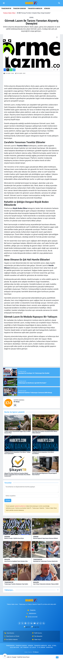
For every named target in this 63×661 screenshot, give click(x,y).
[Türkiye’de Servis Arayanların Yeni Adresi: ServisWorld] (45, 443)
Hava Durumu (10, 633)
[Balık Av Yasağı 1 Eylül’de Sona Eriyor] (17, 526)
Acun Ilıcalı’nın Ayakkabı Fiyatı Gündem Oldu (16, 561)
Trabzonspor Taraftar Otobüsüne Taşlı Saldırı (16, 584)
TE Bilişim (36, 652)
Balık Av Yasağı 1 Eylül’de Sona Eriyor (14, 538)
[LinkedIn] (31, 623)
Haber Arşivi (37, 639)
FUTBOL (54, 645)
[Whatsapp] (40, 623)
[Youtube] (34, 623)
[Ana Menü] (4, 3)
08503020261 (32, 613)
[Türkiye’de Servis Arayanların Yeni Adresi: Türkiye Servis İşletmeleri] (17, 443)
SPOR (49, 645)
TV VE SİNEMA (41, 647)
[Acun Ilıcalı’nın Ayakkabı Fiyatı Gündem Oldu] (17, 549)
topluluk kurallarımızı (20, 506)
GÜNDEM (47, 8)
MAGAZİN (7, 559)
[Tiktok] (37, 623)
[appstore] (27, 627)
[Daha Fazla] (14, 69)
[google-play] (35, 627)
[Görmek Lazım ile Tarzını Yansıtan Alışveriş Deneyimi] (31, 51)
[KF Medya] (8, 403)
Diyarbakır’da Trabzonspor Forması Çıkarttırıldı (45, 561)
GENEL (31, 17)
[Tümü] (58, 590)
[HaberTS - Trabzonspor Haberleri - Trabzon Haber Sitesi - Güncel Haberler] (31, 3)
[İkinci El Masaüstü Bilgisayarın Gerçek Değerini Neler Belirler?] (45, 464)
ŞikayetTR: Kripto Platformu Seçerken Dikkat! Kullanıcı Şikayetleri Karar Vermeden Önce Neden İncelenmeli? (17, 475)
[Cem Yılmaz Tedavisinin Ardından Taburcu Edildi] (46, 572)
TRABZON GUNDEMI (19, 8)
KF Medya (17, 401)
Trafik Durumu (38, 633)
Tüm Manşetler (38, 636)
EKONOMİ (7, 536)
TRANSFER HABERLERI (35, 8)
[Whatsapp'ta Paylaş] (11, 69)
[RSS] (43, 623)
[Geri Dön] (4, 656)
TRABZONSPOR (6, 8)
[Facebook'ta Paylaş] (5, 69)
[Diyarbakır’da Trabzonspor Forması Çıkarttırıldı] (46, 549)
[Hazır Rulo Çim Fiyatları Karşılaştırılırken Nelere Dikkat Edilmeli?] (45, 422)
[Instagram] (28, 623)
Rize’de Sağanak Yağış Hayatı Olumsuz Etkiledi (33, 13)
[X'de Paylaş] (7, 69)
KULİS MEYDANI (14, 647)
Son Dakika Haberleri (12, 639)
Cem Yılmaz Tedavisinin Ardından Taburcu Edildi (45, 584)
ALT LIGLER (33, 647)
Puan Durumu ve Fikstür (12, 636)
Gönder (8, 500)
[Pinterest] (25, 623)
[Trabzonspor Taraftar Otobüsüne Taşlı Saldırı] (17, 572)
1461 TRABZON (24, 647)
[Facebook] (19, 623)
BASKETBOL (49, 647)
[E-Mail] (15, 405)
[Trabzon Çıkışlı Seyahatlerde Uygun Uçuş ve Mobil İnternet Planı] (17, 422)
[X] (22, 623)
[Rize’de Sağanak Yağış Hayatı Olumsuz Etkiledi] (46, 526)
